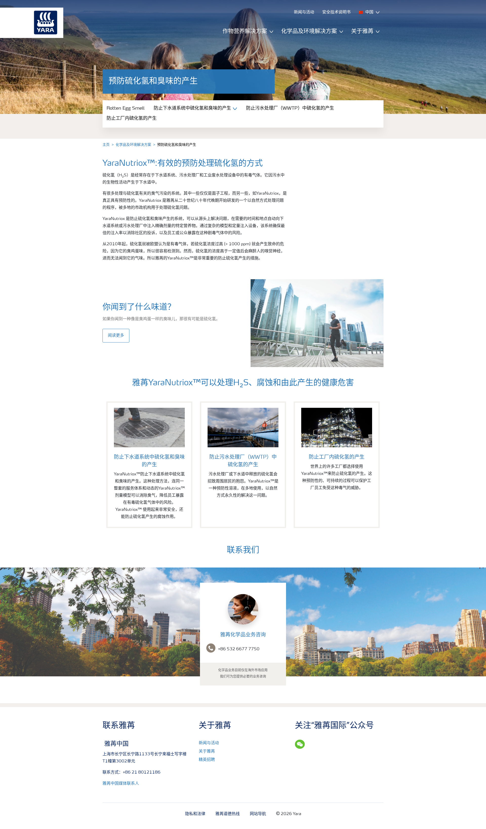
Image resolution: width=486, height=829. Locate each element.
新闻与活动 (209, 743)
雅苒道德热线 (227, 814)
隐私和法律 (195, 814)
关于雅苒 (207, 752)
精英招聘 (207, 760)
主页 (106, 145)
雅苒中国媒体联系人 (121, 784)
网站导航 (258, 814)
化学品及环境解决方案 (133, 145)
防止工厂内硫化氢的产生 (132, 118)
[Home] (29, 22)
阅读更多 (116, 336)
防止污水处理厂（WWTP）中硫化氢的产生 (290, 108)
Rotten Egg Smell (126, 108)
